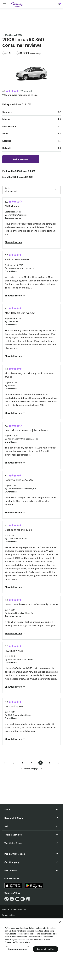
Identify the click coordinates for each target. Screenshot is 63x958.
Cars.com (9, 934)
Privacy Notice (8, 915)
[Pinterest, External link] (28, 899)
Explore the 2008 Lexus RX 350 (18, 171)
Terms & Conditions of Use (14, 909)
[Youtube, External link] (17, 899)
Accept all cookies (45, 949)
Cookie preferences (17, 949)
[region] (31, 938)
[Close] (60, 922)
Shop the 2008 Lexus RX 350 (17, 176)
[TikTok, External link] (6, 899)
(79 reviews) (26, 91)
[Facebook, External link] (12, 899)
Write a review (20, 159)
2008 (14, 35)
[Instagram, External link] (23, 899)
